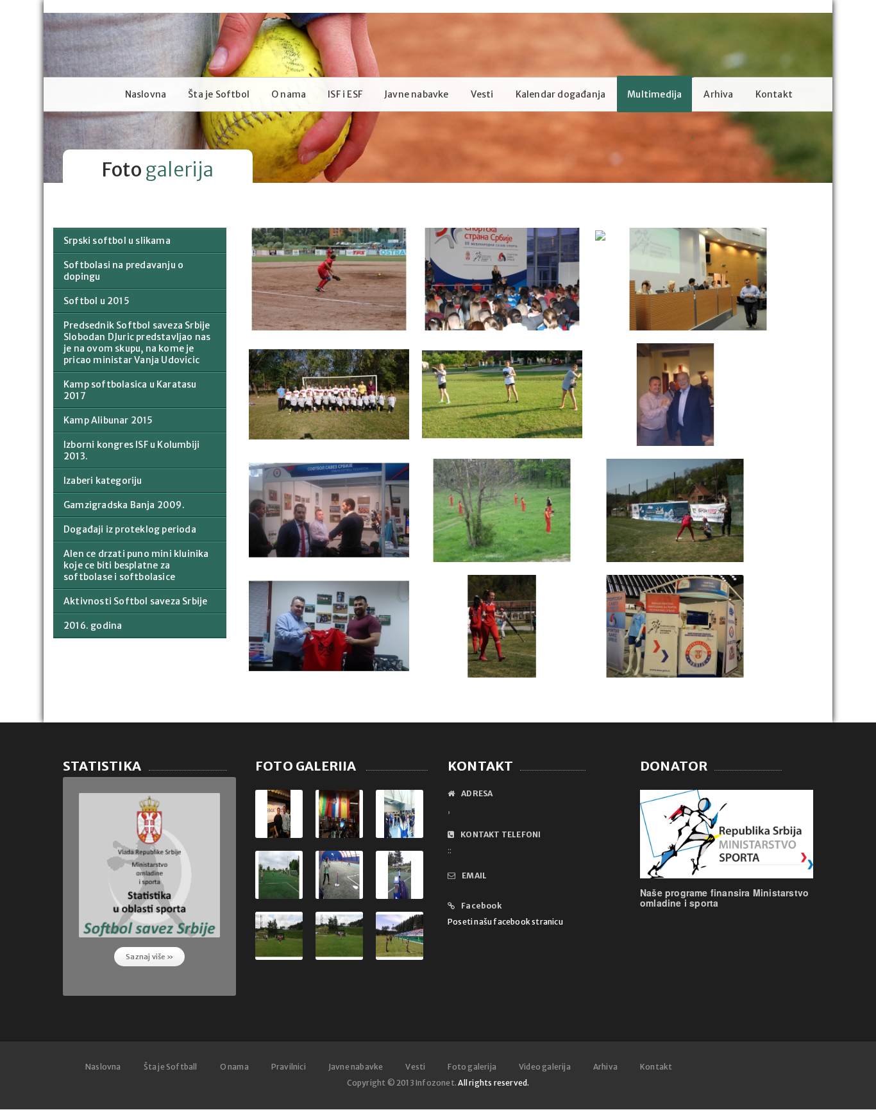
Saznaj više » (149, 956)
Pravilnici (288, 1067)
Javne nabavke (416, 94)
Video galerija (545, 1067)
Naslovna (146, 94)
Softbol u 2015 (96, 301)
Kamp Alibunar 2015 (108, 420)
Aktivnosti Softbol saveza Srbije (135, 601)
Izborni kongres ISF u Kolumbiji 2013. (131, 450)
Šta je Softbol (218, 94)
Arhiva (718, 94)
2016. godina (92, 625)
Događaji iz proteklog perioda (129, 529)
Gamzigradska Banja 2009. (124, 505)
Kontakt (774, 94)
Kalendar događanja (561, 94)
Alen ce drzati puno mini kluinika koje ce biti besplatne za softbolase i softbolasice (136, 565)
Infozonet (435, 1083)
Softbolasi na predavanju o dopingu (123, 270)
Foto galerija (472, 1067)
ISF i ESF (345, 94)
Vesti (482, 94)
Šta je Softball (171, 1067)
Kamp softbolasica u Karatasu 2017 (130, 390)
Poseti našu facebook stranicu (505, 921)
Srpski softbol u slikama (117, 240)
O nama (288, 94)
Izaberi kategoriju (102, 480)
